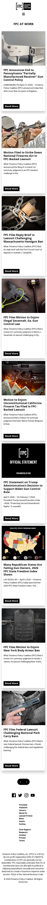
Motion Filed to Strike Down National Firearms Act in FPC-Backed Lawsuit (23, 155)
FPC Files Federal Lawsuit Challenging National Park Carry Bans (22, 733)
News (21, 819)
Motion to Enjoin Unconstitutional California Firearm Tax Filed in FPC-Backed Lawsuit (23, 404)
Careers (22, 810)
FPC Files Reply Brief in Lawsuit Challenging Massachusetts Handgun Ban (23, 238)
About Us (23, 813)
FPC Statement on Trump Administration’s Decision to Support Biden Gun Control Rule (23, 487)
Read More (11, 106)
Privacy (22, 838)
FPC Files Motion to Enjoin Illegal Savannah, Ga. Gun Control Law (21, 320)
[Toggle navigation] (23, 14)
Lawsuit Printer (26, 816)
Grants (22, 821)
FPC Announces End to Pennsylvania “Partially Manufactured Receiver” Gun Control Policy (23, 75)
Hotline (22, 824)
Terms (22, 841)
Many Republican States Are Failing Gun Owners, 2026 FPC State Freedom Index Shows (23, 569)
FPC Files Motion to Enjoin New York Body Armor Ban (22, 648)
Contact (22, 835)
